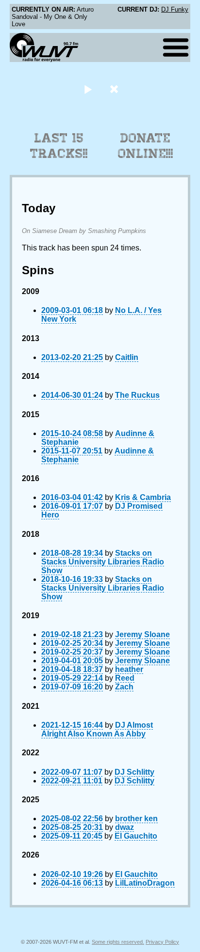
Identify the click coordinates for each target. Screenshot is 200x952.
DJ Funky (174, 9)
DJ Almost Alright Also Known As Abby (97, 729)
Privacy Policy (162, 942)
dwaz (124, 827)
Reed (124, 678)
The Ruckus (137, 395)
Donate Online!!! (145, 145)
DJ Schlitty (134, 772)
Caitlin (126, 357)
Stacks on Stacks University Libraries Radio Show (102, 562)
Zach (124, 687)
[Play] (88, 89)
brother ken (136, 818)
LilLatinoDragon (145, 883)
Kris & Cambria (143, 497)
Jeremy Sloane (142, 634)
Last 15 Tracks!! (59, 145)
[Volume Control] (115, 89)
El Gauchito (136, 836)
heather (129, 669)
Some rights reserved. (118, 942)
